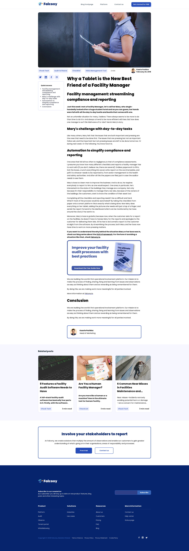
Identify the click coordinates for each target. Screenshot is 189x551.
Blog (97, 528)
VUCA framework (104, 234)
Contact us (118, 4)
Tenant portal (43, 524)
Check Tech (44, 71)
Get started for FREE (141, 4)
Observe (41, 520)
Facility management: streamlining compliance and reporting (51, 91)
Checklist (76, 71)
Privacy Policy (89, 538)
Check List (83, 409)
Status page (129, 520)
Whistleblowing (43, 528)
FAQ (97, 524)
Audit (40, 516)
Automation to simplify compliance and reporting (50, 103)
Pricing (98, 520)
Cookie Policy (113, 538)
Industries (70, 512)
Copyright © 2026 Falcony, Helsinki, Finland (54, 538)
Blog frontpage (87, 4)
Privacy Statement (101, 538)
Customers (100, 516)
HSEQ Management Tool (96, 71)
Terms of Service (77, 538)
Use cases (71, 516)
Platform (103, 4)
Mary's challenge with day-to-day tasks (51, 98)
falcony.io (95, 237)
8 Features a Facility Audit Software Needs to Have (56, 387)
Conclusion (47, 107)
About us (99, 512)
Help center (129, 516)
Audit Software (60, 71)
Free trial (84, 450)
